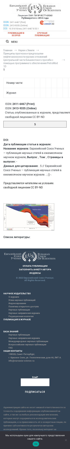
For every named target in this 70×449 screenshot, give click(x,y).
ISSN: (6, 22)
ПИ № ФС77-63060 (43, 15)
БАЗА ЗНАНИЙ (10, 331)
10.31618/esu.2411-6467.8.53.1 (24, 29)
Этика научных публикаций (21, 300)
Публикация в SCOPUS (16, 34)
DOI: (5, 28)
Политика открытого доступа (23, 306)
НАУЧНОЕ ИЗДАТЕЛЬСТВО (17, 293)
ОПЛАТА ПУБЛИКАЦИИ (35, 266)
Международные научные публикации (28, 341)
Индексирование (17, 303)
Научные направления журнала (24, 313)
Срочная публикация (42, 34)
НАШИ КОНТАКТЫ (12, 351)
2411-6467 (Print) (18, 22)
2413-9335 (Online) (19, 25)
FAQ (10, 348)
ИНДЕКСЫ (35, 273)
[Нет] (65, 440)
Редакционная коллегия (20, 316)
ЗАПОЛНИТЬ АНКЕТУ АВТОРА (35, 269)
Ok (35, 444)
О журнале (13, 297)
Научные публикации (19, 310)
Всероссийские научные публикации (27, 344)
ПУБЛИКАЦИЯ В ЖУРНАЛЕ (17, 319)
